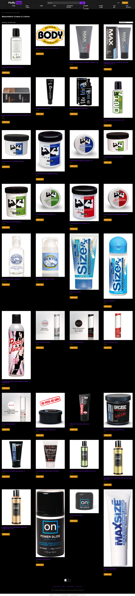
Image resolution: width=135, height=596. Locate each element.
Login (118, 2)
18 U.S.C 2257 (56, 586)
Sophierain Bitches (70, 6)
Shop (54, 5)
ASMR (41, 5)
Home (13, 5)
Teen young (27, 6)
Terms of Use (79, 586)
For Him (114, 6)
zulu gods (51, 594)
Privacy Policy (70, 586)
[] (82, 3)
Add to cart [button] (6, 72)
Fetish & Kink (101, 6)
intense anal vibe (74, 594)
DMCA (63, 586)
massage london (65, 594)
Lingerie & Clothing (86, 7)
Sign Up (125, 2)
